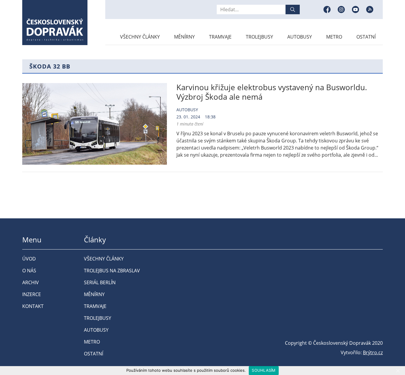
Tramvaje (220, 37)
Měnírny (184, 37)
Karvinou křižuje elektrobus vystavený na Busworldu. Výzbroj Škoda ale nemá (271, 92)
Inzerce (31, 294)
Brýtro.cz (373, 352)
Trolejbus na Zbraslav (112, 270)
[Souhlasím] (398, 371)
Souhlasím (263, 370)
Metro (334, 37)
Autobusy (299, 37)
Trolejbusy (259, 37)
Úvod (29, 258)
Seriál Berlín (100, 282)
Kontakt (33, 306)
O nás (29, 270)
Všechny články (140, 37)
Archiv (30, 282)
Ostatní (366, 37)
